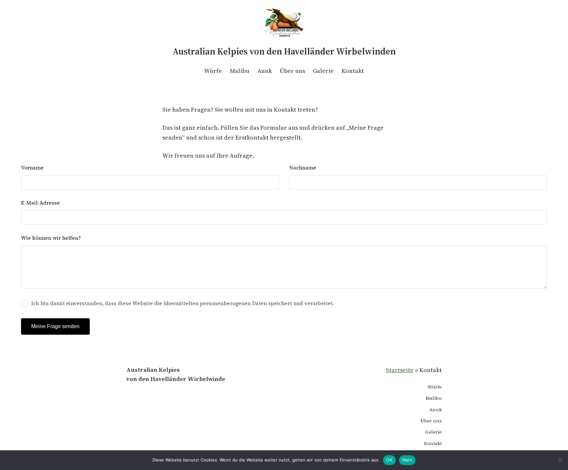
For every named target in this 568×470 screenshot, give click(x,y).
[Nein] (559, 460)
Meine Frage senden (55, 326)
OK (389, 459)
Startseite (400, 370)
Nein (407, 459)
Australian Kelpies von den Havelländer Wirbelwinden (284, 51)
